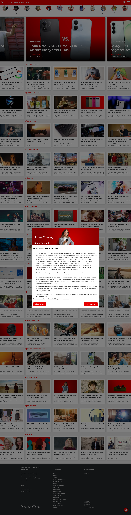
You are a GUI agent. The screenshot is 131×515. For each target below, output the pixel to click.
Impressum (66, 299)
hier (60, 257)
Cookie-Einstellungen (53, 299)
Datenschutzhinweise (39, 299)
